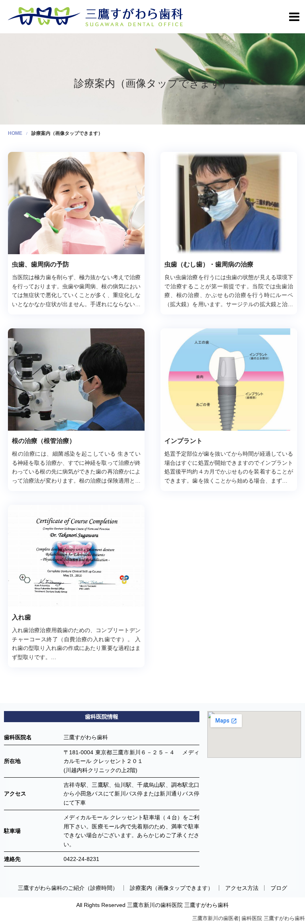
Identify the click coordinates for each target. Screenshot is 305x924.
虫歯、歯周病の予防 (40, 264)
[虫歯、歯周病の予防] (76, 203)
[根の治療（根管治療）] (76, 379)
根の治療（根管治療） (43, 440)
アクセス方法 (242, 888)
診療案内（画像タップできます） (171, 888)
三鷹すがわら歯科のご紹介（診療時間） (68, 888)
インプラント (183, 440)
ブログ (278, 888)
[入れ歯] (76, 556)
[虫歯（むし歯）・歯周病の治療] (228, 203)
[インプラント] (228, 379)
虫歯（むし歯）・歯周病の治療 (208, 264)
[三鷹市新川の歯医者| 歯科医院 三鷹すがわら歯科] (95, 16)
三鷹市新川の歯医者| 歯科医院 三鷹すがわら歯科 (248, 918)
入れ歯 (21, 617)
